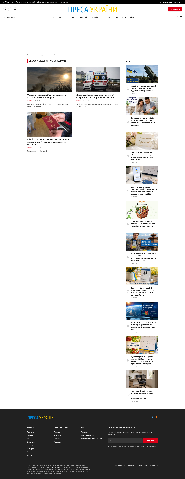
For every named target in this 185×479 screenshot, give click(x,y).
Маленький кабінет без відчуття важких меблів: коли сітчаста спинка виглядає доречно (142, 394)
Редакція (177, 2)
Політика (71, 17)
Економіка (84, 17)
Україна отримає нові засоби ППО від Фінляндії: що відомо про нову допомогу (144, 88)
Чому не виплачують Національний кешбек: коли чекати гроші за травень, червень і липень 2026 (144, 190)
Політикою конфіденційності (146, 446)
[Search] (177, 17)
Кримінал (96, 17)
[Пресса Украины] (92, 9)
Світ (61, 17)
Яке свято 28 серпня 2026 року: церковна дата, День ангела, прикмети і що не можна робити (143, 291)
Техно (116, 17)
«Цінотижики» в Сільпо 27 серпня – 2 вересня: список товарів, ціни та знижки (143, 223)
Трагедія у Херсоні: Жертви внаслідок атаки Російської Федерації (46, 96)
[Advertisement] (92, 37)
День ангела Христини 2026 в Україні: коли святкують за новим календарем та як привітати (144, 156)
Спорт (124, 17)
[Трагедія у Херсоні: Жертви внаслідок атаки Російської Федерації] (49, 79)
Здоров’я (106, 17)
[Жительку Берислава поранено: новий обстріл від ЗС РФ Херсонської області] (98, 79)
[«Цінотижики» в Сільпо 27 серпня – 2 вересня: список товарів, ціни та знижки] (142, 210)
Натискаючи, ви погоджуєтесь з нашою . (133, 446)
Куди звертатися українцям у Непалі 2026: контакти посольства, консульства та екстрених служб (144, 257)
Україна (51, 17)
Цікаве (132, 17)
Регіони (30, 100)
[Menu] (181, 17)
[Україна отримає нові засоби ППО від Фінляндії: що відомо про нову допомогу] (142, 74)
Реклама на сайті (166, 2)
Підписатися (175, 9)
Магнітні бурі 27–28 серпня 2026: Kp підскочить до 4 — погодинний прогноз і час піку (143, 325)
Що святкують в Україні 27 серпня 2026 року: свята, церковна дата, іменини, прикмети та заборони (143, 360)
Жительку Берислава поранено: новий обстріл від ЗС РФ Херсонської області (95, 96)
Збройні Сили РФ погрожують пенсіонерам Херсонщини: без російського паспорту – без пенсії (49, 142)
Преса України (55, 467)
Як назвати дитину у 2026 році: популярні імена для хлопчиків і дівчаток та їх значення (42, 2)
